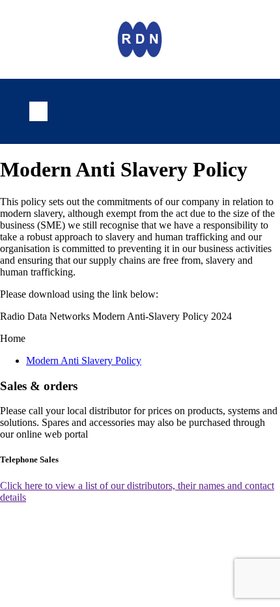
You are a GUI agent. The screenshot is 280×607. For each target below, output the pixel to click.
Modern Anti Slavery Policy (83, 360)
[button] (38, 111)
